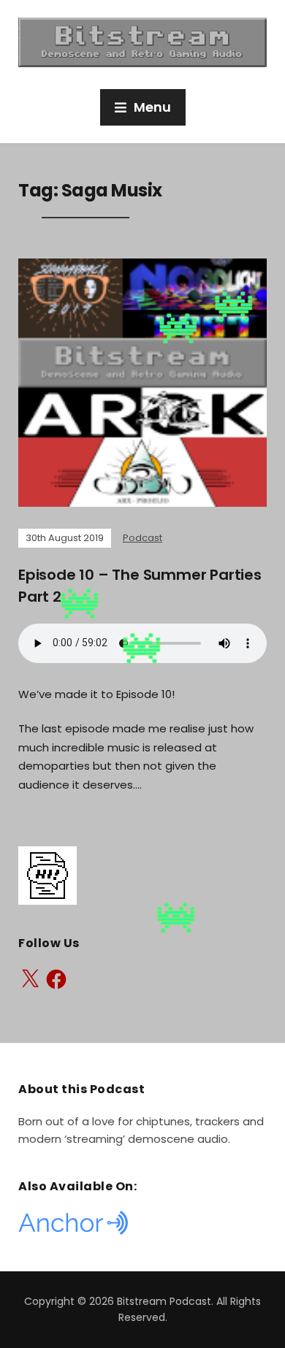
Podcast (142, 538)
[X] (30, 979)
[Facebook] (56, 979)
